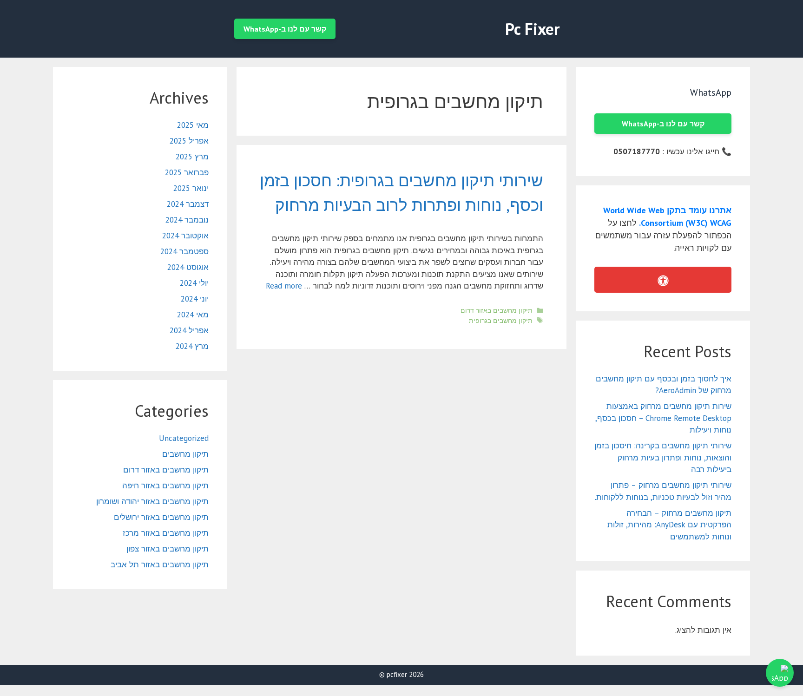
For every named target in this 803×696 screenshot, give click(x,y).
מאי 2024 (193, 314)
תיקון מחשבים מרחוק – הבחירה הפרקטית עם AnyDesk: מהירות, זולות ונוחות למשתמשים (669, 525)
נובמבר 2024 (187, 220)
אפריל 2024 (189, 330)
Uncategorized (184, 438)
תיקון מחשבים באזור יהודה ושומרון (152, 501)
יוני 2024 (195, 299)
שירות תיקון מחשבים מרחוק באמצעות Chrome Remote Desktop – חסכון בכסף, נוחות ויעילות (663, 418)
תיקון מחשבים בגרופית (501, 320)
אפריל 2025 (189, 141)
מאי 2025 (193, 125)
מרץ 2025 (192, 156)
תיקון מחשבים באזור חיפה (165, 485)
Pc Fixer (532, 28)
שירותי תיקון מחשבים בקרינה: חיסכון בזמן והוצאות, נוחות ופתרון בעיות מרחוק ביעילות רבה (662, 457)
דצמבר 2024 (188, 204)
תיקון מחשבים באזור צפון (167, 549)
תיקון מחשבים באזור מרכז (166, 533)
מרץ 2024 (192, 346)
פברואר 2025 (187, 172)
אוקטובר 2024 (185, 235)
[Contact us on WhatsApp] (780, 673)
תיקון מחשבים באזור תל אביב (160, 564)
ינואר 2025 (191, 188)
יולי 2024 (194, 283)
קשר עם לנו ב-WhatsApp (285, 28)
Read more (284, 286)
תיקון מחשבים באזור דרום (497, 310)
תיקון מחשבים (185, 454)
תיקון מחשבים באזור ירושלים (161, 517)
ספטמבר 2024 (184, 251)
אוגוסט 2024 (188, 267)
